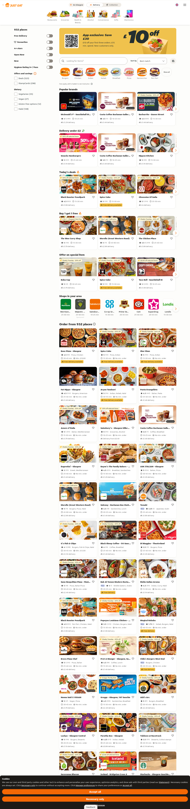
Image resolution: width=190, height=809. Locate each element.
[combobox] (96, 61)
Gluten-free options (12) (30, 104)
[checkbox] (65, 73)
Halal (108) (24, 109)
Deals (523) (24, 78)
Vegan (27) (24, 99)
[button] (12, 5)
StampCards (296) (27, 83)
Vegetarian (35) (26, 94)
